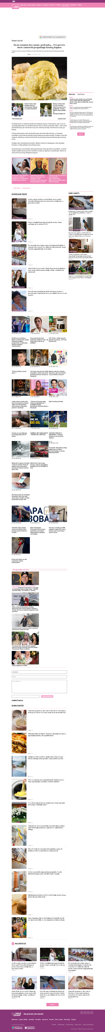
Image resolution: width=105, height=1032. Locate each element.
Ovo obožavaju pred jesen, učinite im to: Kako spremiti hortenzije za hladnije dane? (46, 808)
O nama (54, 1029)
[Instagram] (85, 1017)
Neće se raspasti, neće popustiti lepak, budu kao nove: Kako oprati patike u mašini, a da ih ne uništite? (46, 785)
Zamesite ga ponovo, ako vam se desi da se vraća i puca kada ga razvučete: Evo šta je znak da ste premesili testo (47, 716)
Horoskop (73, 5)
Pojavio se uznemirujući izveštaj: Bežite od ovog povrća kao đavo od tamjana (80, 276)
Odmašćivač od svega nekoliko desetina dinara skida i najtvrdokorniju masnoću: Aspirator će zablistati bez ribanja (46, 832)
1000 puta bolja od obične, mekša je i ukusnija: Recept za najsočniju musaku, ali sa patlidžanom (47, 739)
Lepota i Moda (31, 5)
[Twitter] (88, 1017)
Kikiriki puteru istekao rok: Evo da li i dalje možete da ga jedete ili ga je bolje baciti (47, 900)
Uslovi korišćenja (88, 1029)
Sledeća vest (62, 118)
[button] (46, 54)
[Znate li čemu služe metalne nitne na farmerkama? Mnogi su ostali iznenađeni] (17, 110)
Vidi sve (81, 134)
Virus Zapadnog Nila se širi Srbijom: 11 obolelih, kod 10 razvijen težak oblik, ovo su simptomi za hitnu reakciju (46, 923)
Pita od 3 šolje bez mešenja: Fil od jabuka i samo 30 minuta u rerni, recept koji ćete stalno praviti (45, 854)
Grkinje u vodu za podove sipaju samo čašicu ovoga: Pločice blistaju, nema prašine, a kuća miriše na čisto (45, 762)
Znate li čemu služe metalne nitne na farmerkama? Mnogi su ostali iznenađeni (30, 106)
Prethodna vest (17, 118)
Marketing (61, 1029)
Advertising (69, 1029)
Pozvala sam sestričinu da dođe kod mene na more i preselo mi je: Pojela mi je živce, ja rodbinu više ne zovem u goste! (47, 293)
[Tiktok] (91, 1017)
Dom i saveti (65, 5)
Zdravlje (39, 5)
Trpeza (79, 5)
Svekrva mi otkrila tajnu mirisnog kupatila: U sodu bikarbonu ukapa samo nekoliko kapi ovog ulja (45, 877)
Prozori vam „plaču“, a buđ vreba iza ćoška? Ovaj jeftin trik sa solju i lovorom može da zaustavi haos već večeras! (81, 234)
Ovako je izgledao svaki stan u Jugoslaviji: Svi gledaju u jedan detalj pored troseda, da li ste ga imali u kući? (81, 255)
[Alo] (13, 1)
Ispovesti (52, 5)
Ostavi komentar (47, 701)
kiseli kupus (17, 188)
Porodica (46, 5)
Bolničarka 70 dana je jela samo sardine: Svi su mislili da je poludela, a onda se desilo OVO (81, 212)
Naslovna (23, 5)
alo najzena (26, 188)
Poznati (58, 5)
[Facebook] (81, 1017)
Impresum (78, 1029)
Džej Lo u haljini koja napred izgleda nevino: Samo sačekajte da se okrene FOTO (45, 223)
